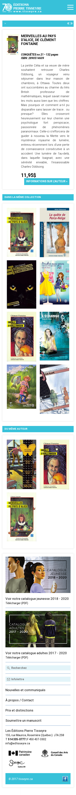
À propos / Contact (19, 700)
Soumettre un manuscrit (23, 720)
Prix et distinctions (19, 710)
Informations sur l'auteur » (46, 181)
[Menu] (70, 7)
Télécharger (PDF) (16, 603)
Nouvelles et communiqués (25, 690)
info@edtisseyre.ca (17, 743)
